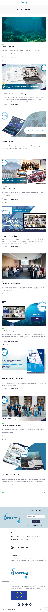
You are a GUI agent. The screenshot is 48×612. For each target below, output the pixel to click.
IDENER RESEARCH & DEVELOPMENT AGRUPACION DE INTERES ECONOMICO (25, 536)
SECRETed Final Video (8, 46)
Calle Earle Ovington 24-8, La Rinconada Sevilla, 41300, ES (22, 539)
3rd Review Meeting (8, 331)
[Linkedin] (19, 604)
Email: (15, 543)
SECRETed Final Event (8, 189)
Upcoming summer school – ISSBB (12, 378)
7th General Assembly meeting (11, 283)
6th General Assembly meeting (11, 425)
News (3, 44)
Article (3, 186)
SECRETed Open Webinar (9, 236)
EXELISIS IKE (14, 609)
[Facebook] (23, 604)
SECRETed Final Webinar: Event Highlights (15, 94)
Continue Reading (14, 57)
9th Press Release (7, 141)
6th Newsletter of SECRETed (10, 474)
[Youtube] (30, 604)
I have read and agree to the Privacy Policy (36, 525)
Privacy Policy (43, 609)
